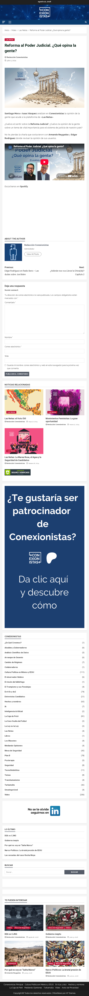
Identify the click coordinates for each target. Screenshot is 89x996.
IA (5, 706)
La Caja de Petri (12, 716)
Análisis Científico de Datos (17, 652)
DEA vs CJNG (10, 835)
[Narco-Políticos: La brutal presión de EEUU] (65, 954)
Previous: (22, 271)
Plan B (7, 755)
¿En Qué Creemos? (13, 643)
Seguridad (9, 765)
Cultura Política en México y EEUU (19, 672)
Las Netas (9, 39)
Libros (7, 736)
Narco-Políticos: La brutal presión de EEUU (23, 850)
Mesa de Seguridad (13, 751)
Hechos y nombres (13, 702)
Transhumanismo (12, 780)
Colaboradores (11, 667)
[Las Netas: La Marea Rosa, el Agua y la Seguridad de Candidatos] (24, 441)
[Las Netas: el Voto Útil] (24, 402)
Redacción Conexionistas (17, 57)
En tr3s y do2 (10, 692)
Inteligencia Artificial (14, 711)
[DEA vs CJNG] (24, 918)
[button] (3, 22)
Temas (8, 775)
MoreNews (57, 993)
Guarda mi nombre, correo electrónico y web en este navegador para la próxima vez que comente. (43, 366)
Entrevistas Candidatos (15, 697)
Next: (67, 271)
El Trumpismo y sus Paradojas (18, 687)
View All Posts (33, 254)
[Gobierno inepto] (65, 918)
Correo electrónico (13, 347)
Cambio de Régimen (13, 662)
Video (7, 795)
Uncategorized (11, 790)
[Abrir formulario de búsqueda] (86, 22)
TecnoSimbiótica (12, 770)
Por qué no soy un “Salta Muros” (19, 845)
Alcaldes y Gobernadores (16, 648)
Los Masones (10, 741)
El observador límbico (14, 677)
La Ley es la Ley (12, 726)
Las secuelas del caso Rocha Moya (20, 855)
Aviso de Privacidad (70, 988)
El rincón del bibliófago (15, 682)
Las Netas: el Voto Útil (15, 418)
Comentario (10, 302)
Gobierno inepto (12, 840)
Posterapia (9, 760)
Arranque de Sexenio (14, 657)
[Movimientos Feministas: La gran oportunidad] (65, 402)
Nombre (9, 337)
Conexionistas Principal (13, 984)
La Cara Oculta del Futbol (16, 721)
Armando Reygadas (13, 973)
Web (7, 356)
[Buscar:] (34, 872)
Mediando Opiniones (13, 746)
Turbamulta (10, 785)
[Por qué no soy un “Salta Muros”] (24, 954)
